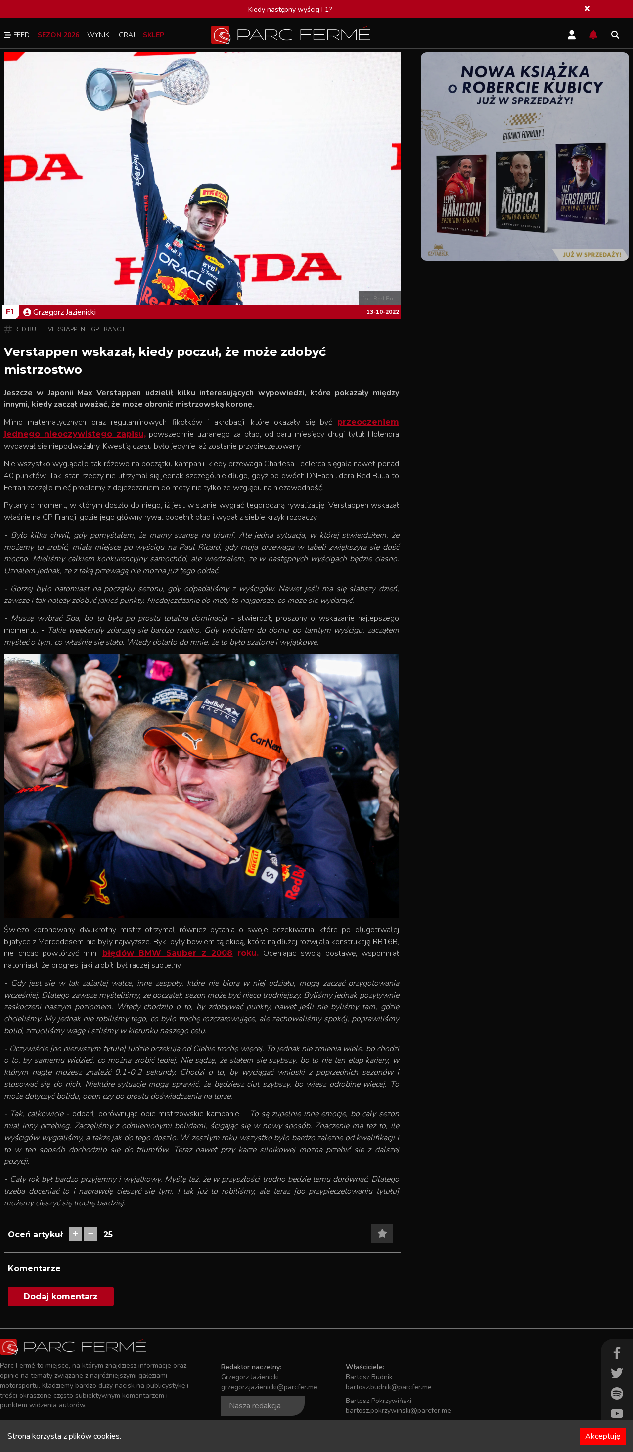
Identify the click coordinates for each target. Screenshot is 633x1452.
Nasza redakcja (255, 1406)
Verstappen (66, 329)
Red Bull (28, 329)
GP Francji (107, 329)
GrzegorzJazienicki (64, 312)
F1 (9, 311)
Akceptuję (603, 1436)
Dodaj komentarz (61, 1296)
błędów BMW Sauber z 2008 (167, 953)
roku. (245, 953)
